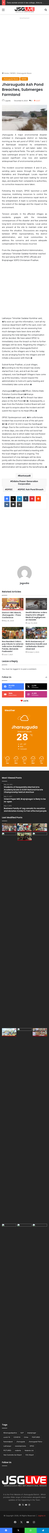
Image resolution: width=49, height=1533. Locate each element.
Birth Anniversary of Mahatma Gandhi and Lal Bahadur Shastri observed (36, 645)
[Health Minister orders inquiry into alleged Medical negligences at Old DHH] (36, 604)
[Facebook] (7, 498)
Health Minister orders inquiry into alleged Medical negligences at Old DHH (36, 616)
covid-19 (6, 1437)
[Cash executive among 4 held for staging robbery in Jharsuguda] (24, 827)
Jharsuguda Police (35, 1442)
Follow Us (6, 1462)
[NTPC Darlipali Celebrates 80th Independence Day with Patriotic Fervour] (9, 1032)
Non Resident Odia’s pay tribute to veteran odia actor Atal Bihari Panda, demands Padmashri (12, 646)
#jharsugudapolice (10, 1433)
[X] (13, 498)
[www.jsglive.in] (24, 9)
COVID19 (17, 1437)
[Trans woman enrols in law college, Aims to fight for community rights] (40, 827)
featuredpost (8, 1442)
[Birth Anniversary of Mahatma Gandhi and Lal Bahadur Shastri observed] (36, 633)
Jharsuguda (20, 1442)
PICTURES (7, 1450)
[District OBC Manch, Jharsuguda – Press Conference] (13, 604)
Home (6, 73)
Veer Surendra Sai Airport (12, 1455)
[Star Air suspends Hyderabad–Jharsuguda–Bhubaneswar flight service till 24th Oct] (9, 929)
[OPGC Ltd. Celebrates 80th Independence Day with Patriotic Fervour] (40, 929)
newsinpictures (20, 1446)
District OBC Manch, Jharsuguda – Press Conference (11, 615)
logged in (16, 669)
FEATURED (36, 1437)
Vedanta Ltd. (29, 1450)
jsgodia (8, 101)
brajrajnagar (31, 1433)
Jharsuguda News (24, 73)
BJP (22, 1433)
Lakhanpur (7, 1446)
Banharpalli (25, 475)
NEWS (12, 73)
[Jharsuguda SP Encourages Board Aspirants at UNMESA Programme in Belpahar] (40, 1032)
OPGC (9, 489)
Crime (26, 1437)
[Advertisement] (24, 44)
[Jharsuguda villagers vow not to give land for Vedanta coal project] (24, 836)
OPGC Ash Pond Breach (31, 489)
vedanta (18, 1450)
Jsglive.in (41, 1516)
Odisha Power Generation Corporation (25, 482)
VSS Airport (29, 1455)
